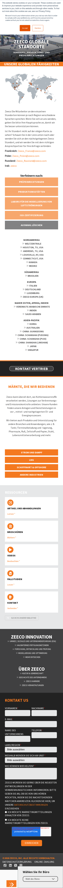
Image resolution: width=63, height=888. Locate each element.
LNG (31, 459)
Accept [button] (25, 28)
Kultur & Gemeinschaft (32, 673)
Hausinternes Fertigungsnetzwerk (33, 645)
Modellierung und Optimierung (32, 653)
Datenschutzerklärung (16, 861)
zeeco (14, 165)
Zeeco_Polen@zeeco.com (25, 155)
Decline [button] (38, 28)
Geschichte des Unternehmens (33, 677)
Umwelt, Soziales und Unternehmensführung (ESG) (32, 641)
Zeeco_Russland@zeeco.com (31, 160)
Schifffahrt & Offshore (31, 467)
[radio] (31, 813)
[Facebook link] (5, 865)
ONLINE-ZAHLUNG (44, 861)
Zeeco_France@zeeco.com (32, 150)
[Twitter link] (16, 865)
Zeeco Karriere (33, 681)
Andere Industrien (31, 474)
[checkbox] (31, 817)
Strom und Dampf (31, 452)
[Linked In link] (10, 865)
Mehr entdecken (32, 657)
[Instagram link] (21, 865)
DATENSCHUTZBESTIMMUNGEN (31, 804)
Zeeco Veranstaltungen (32, 685)
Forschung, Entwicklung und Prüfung (32, 649)
